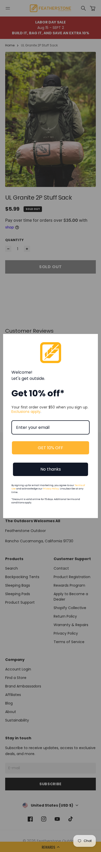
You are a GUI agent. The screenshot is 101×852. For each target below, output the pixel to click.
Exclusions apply (25, 411)
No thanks (50, 469)
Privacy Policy (51, 488)
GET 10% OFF (50, 448)
